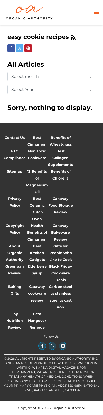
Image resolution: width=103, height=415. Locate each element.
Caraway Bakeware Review (60, 232)
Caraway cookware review (37, 293)
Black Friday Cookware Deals (60, 273)
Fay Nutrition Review (14, 321)
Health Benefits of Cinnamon (37, 232)
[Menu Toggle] (96, 13)
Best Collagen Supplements (60, 158)
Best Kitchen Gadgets (37, 253)
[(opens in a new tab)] (42, 346)
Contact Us (15, 137)
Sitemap (14, 171)
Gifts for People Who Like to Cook (61, 253)
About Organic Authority (15, 253)
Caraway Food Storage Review (60, 205)
